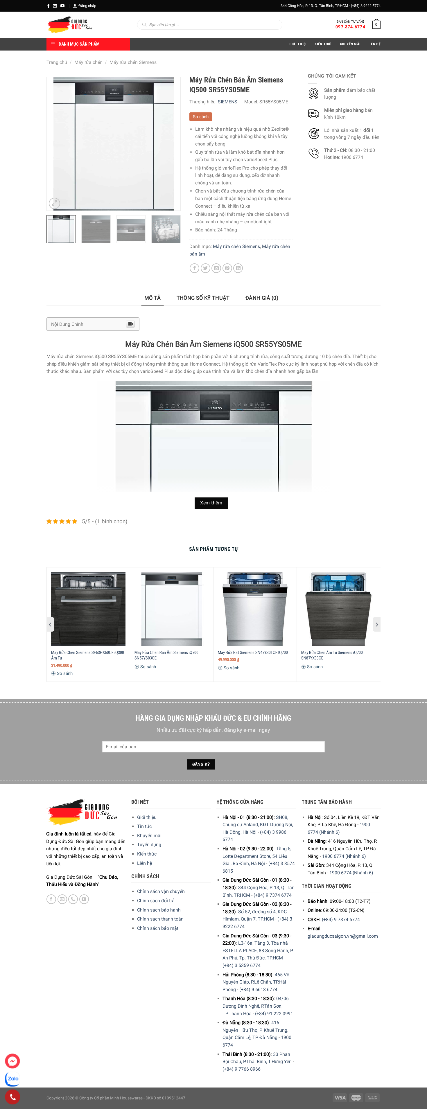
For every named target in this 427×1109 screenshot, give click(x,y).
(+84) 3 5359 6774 (242, 965)
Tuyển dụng (149, 844)
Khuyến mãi (149, 835)
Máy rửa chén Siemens (133, 62)
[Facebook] (48, 5)
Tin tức (144, 826)
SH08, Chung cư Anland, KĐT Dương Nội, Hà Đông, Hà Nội (258, 825)
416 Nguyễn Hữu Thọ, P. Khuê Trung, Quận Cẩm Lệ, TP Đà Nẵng (255, 1030)
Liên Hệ (374, 44)
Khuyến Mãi (350, 44)
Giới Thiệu (298, 44)
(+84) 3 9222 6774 (366, 5)
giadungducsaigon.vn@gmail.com (343, 936)
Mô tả (152, 298)
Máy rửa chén (88, 62)
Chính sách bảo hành (159, 910)
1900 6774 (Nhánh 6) (344, 856)
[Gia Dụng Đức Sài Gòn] (69, 24)
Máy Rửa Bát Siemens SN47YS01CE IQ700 (253, 652)
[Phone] (13, 1097)
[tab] (152, 298)
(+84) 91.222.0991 (274, 1013)
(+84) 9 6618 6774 (258, 989)
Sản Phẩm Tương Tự (213, 549)
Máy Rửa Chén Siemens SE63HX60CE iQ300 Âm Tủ (87, 655)
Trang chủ (56, 62)
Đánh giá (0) (261, 298)
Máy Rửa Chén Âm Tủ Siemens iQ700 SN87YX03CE (332, 655)
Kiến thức (324, 44)
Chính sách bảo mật (157, 928)
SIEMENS (227, 102)
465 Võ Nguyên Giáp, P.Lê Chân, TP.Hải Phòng (256, 982)
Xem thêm (211, 503)
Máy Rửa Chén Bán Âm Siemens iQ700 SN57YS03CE (166, 655)
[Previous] (56, 143)
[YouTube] (62, 5)
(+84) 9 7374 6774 (273, 895)
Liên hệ (144, 863)
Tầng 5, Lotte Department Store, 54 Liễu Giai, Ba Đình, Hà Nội (257, 856)
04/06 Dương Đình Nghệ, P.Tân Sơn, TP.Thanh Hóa (256, 1006)
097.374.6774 (350, 26)
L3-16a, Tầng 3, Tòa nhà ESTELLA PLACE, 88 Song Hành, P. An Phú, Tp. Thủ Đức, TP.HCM (258, 950)
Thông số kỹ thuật (203, 298)
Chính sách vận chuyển (161, 891)
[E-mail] (55, 5)
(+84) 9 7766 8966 (242, 1069)
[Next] (170, 143)
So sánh (201, 116)
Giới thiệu (147, 817)
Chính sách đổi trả (156, 900)
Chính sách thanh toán (160, 919)
